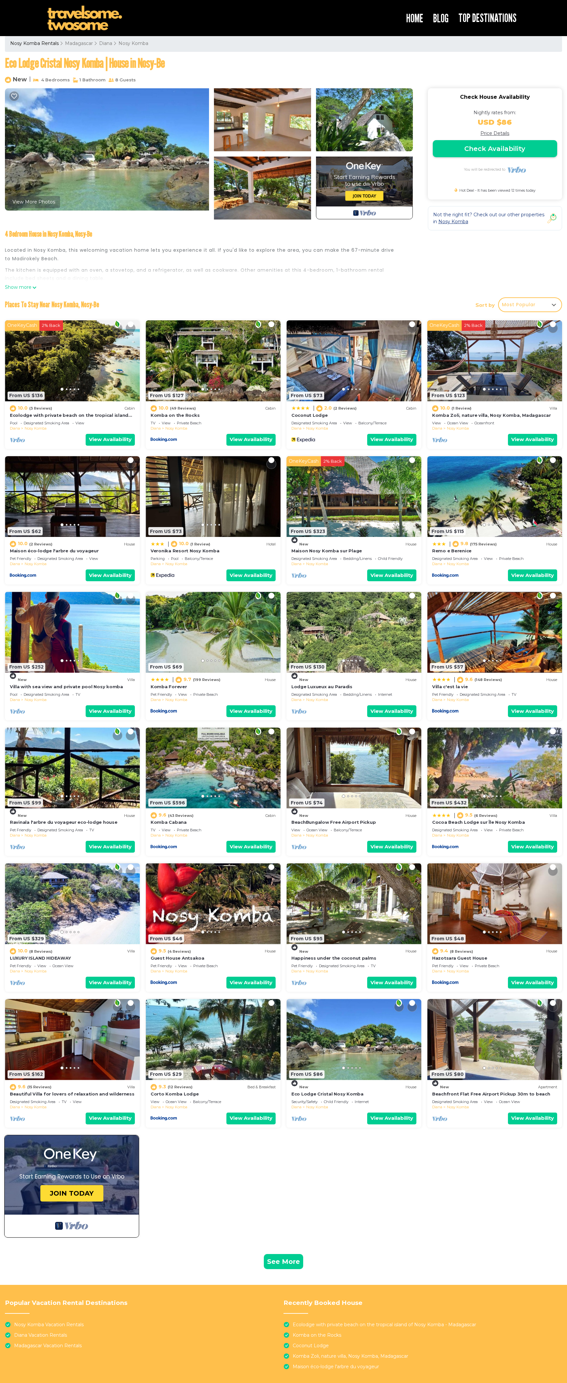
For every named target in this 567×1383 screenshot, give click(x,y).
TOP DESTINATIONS (487, 17)
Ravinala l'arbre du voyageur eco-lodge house (63, 822)
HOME (414, 18)
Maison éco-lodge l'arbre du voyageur (54, 550)
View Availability (110, 439)
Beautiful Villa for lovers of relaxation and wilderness (72, 1093)
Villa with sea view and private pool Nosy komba (66, 686)
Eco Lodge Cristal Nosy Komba (327, 1093)
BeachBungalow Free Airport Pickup (333, 822)
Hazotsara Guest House (459, 958)
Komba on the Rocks (175, 415)
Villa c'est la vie (450, 686)
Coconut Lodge (309, 415)
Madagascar (79, 43)
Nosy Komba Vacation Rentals (49, 1325)
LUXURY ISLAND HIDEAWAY (40, 958)
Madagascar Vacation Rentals (48, 1346)
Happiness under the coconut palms (333, 958)
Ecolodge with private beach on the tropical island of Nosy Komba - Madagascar (384, 1325)
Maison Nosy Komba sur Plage (326, 550)
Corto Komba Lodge (175, 1093)
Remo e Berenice (452, 550)
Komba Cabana (169, 822)
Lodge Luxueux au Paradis (321, 686)
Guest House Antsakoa (177, 958)
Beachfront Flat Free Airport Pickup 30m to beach (491, 1093)
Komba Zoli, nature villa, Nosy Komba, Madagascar (491, 415)
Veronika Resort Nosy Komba (185, 550)
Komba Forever (169, 686)
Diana (105, 43)
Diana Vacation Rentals (40, 1335)
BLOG (441, 18)
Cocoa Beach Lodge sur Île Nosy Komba (478, 822)
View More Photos (33, 202)
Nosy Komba (133, 43)
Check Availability (494, 149)
